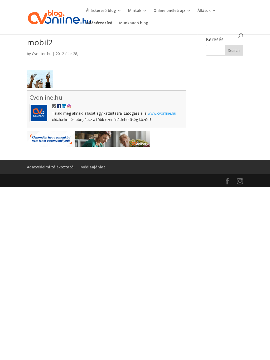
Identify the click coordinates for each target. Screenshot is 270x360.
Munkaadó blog (133, 23)
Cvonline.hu (41, 53)
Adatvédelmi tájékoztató (50, 166)
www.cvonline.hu (162, 113)
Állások (204, 11)
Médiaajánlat (92, 166)
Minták (134, 11)
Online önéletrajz (169, 11)
